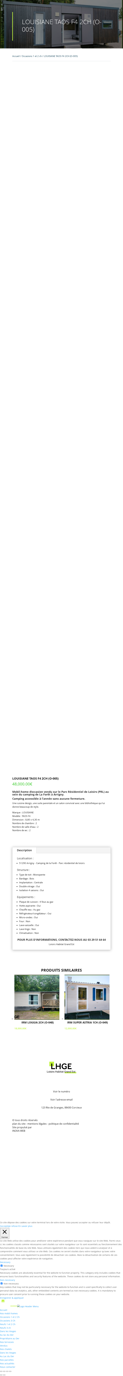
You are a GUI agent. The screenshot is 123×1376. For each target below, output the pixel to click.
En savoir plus (25, 1226)
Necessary (9, 1265)
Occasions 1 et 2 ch (32, 56)
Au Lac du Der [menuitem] (7, 1356)
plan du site (19, 1123)
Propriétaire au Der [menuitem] (9, 1338)
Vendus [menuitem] (4, 1345)
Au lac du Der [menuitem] (7, 1334)
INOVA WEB (18, 1130)
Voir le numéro (61, 1091)
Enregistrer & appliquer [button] (12, 1297)
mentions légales (37, 1123)
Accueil (16, 56)
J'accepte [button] (4, 1226)
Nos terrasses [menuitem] (7, 1342)
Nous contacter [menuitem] (7, 1367)
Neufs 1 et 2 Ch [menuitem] (7, 1324)
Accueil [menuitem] (3, 1310)
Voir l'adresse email (61, 1099)
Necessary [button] (5, 1262)
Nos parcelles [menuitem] (7, 1359)
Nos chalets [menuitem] (6, 1349)
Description (24, 850)
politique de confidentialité (64, 1123)
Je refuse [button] (13, 1226)
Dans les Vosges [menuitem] (8, 1331)
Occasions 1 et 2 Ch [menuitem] (10, 1317)
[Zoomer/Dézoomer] (1, 1371)
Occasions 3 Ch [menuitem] (7, 1320)
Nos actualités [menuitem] (7, 1363)
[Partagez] (7, 1371)
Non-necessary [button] (7, 1280)
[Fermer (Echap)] (10, 1371)
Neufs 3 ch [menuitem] (5, 1327)
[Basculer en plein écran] (4, 1371)
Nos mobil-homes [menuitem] (9, 1313)
